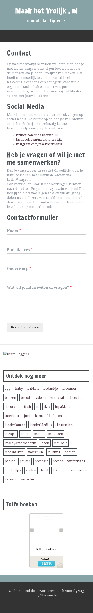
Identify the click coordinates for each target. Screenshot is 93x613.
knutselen (65, 425)
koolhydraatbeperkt (20, 443)
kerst (39, 416)
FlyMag (78, 591)
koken (39, 434)
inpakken (62, 407)
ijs (37, 407)
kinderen (54, 416)
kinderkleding (41, 425)
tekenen (59, 470)
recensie (41, 461)
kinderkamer (15, 425)
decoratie (12, 407)
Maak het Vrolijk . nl (46, 10)
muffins (54, 452)
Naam (14, 231)
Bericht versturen (25, 327)
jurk (27, 416)
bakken (33, 388)
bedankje (50, 388)
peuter (25, 461)
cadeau (40, 397)
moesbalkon (14, 452)
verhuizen (78, 470)
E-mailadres (20, 250)
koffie (25, 434)
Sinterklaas (76, 461)
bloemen (69, 388)
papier (10, 461)
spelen (31, 470)
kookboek (55, 434)
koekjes (10, 434)
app (8, 388)
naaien (70, 452)
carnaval (57, 397)
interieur (12, 416)
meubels (60, 443)
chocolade (76, 397)
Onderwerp (19, 268)
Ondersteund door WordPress (33, 591)
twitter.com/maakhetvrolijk (37, 135)
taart (44, 470)
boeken (10, 397)
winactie (27, 479)
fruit (27, 407)
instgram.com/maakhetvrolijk (39, 144)
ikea (47, 407)
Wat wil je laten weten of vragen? (39, 287)
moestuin (35, 452)
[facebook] (49, 604)
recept (58, 461)
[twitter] (41, 604)
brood (25, 397)
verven (10, 479)
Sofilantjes (13, 470)
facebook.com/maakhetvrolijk (39, 139)
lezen (44, 443)
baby (19, 388)
